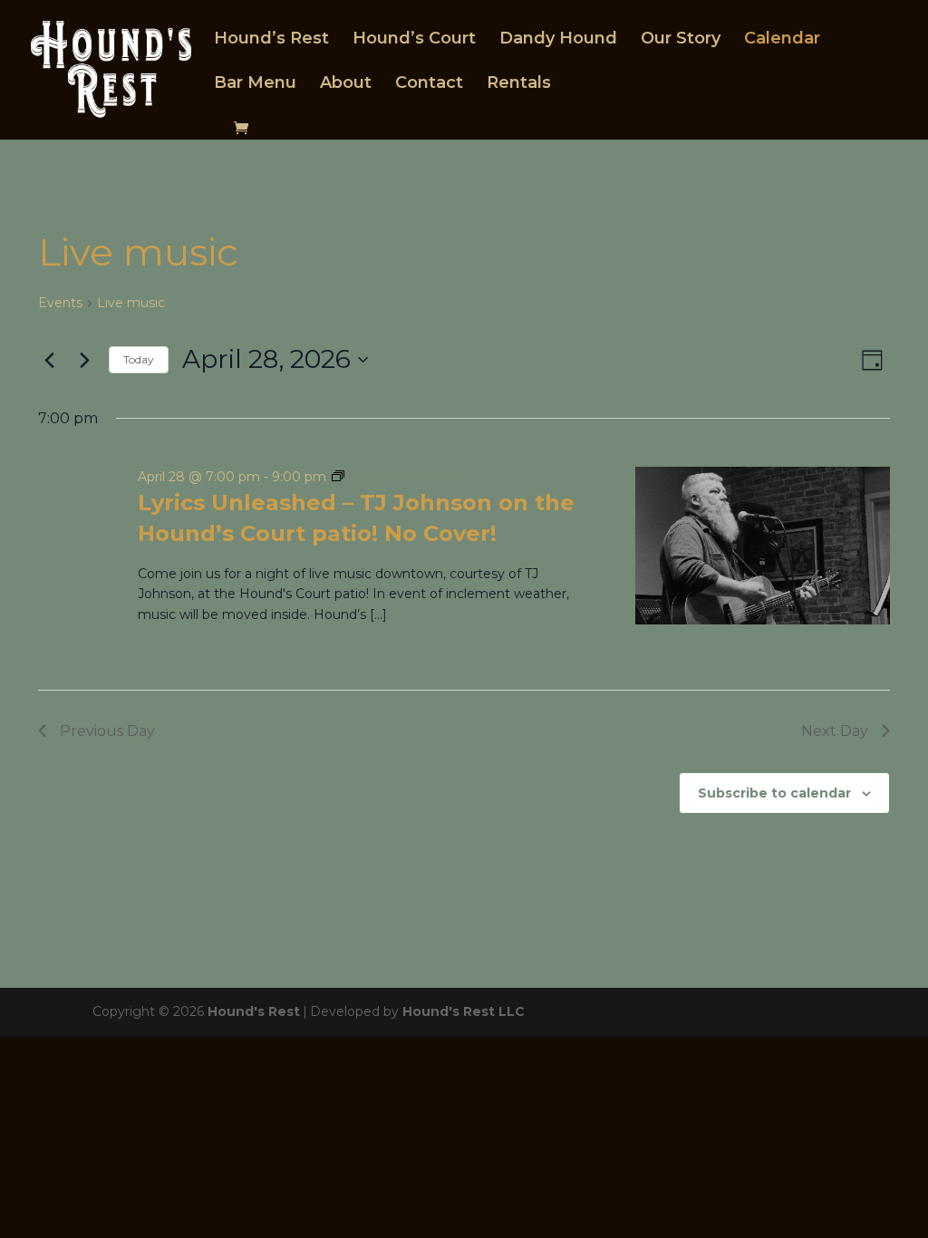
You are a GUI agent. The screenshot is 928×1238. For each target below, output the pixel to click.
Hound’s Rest (271, 40)
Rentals (519, 84)
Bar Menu (255, 84)
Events (60, 303)
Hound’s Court (414, 40)
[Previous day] (49, 360)
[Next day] (84, 360)
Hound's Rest (254, 1011)
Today (138, 359)
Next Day (834, 731)
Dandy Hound (558, 40)
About (346, 84)
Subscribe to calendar (774, 793)
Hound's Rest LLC (463, 1011)
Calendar (782, 40)
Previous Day (107, 731)
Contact (429, 84)
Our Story (680, 40)
